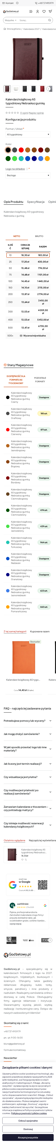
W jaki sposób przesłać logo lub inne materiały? (25, 749)
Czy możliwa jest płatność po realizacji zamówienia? (21, 792)
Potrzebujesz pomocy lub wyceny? (24, 720)
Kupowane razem (40, 631)
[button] (48, 89)
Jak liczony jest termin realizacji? (23, 763)
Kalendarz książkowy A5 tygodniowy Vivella (23, 679)
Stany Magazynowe (20, 365)
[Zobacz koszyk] (50, 11)
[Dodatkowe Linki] (17, 3)
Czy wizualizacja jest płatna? (20, 777)
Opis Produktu (13, 201)
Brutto (39, 236)
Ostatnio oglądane (14, 840)
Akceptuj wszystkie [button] (28, 1137)
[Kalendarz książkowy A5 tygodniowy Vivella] (23, 657)
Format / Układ (14, 128)
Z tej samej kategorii (15, 631)
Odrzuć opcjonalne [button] (28, 1120)
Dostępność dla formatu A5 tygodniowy (16, 379)
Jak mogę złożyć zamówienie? (22, 734)
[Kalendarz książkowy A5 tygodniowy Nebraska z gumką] (12, 855)
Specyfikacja (35, 201)
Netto (16, 236)
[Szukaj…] (50, 20)
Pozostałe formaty (40, 380)
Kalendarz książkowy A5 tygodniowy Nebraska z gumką (33, 851)
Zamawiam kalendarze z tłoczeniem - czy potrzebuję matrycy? (26, 808)
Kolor (9, 143)
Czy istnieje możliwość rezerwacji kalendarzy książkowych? (24, 825)
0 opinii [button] (24, 112)
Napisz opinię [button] (36, 112)
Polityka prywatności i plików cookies (29, 1113)
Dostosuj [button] (28, 1129)
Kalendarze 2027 (31, 29)
